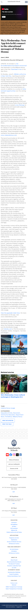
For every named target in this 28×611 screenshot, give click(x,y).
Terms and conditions (10, 606)
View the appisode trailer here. (10, 313)
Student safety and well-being (14, 532)
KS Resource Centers (14, 543)
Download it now (16, 69)
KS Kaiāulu (14, 551)
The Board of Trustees (14, 563)
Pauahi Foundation (14, 574)
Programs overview (14, 537)
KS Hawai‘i (14, 522)
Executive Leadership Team (14, 565)
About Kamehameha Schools (14, 561)
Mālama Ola (14, 530)
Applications (14, 539)
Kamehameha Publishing (14, 572)
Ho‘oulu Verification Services (14, 541)
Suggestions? (19, 606)
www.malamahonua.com (9, 135)
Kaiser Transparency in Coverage (14, 588)
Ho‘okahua (8, 416)
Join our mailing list (14, 464)
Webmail (14, 584)
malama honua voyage (8, 408)
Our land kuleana (14, 549)
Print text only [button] (7, 424)
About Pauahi (14, 560)
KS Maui (14, 526)
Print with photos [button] (7, 420)
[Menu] (26, 2)
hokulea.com (8, 329)
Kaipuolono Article (6, 413)
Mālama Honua (17, 416)
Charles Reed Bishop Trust (14, 576)
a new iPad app (19, 105)
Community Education (8, 414)
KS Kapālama (14, 524)
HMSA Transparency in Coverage (14, 586)
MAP (14, 491)
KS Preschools (14, 528)
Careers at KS (14, 468)
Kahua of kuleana (14, 459)
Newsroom (16, 413)
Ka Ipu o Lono (14, 583)
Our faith (14, 567)
